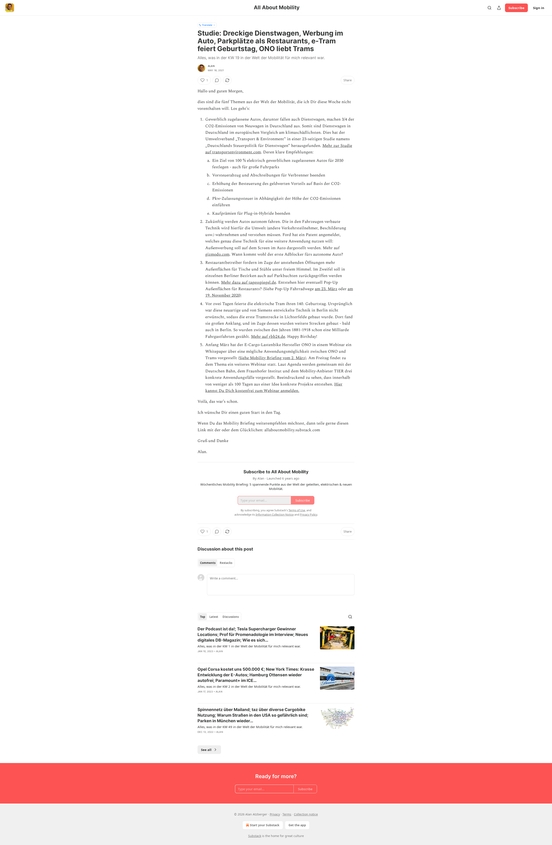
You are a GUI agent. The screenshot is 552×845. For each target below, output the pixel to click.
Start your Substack (264, 825)
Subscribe (516, 8)
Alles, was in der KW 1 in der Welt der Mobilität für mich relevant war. (249, 646)
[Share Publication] (499, 7)
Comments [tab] (207, 563)
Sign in (538, 8)
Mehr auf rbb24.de (268, 337)
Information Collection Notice (275, 514)
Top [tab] (202, 617)
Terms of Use (297, 510)
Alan (211, 66)
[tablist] (216, 563)
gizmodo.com (217, 254)
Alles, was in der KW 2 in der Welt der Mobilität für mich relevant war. (249, 686)
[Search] (489, 7)
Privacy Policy (308, 514)
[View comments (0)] (217, 80)
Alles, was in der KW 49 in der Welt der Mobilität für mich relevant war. (250, 727)
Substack (254, 836)
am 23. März (326, 289)
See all (206, 749)
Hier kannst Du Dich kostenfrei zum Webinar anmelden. (273, 387)
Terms (286, 814)
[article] (276, 643)
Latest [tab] (213, 617)
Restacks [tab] (226, 563)
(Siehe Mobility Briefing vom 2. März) (272, 358)
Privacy (275, 814)
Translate (207, 25)
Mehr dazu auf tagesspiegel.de (248, 282)
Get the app (297, 825)
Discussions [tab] (231, 617)
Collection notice (306, 814)
